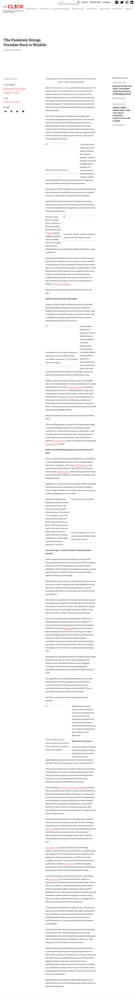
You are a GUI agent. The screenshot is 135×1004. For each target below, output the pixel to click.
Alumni (106, 2)
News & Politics (30, 9)
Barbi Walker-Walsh (13, 50)
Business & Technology (61, 9)
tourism (12, 101)
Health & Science (78, 9)
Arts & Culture (44, 9)
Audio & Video (117, 9)
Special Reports (105, 9)
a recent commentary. (62, 284)
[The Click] (13, 7)
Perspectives (91, 9)
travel (18, 101)
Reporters (95, 2)
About (85, 2)
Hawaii (5, 101)
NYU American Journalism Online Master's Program (13, 11)
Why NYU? (128, 9)
